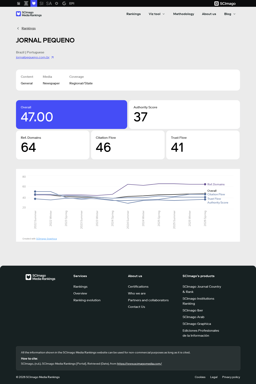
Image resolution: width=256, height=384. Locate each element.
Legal (213, 377)
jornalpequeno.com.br (33, 57)
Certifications (138, 286)
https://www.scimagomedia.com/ (139, 363)
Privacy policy (231, 377)
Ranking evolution (87, 300)
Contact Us (136, 307)
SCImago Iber (193, 310)
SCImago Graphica (46, 238)
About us (209, 14)
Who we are (137, 293)
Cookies (200, 377)
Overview (80, 293)
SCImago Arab (193, 317)
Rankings (133, 14)
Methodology (183, 14)
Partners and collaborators (148, 300)
